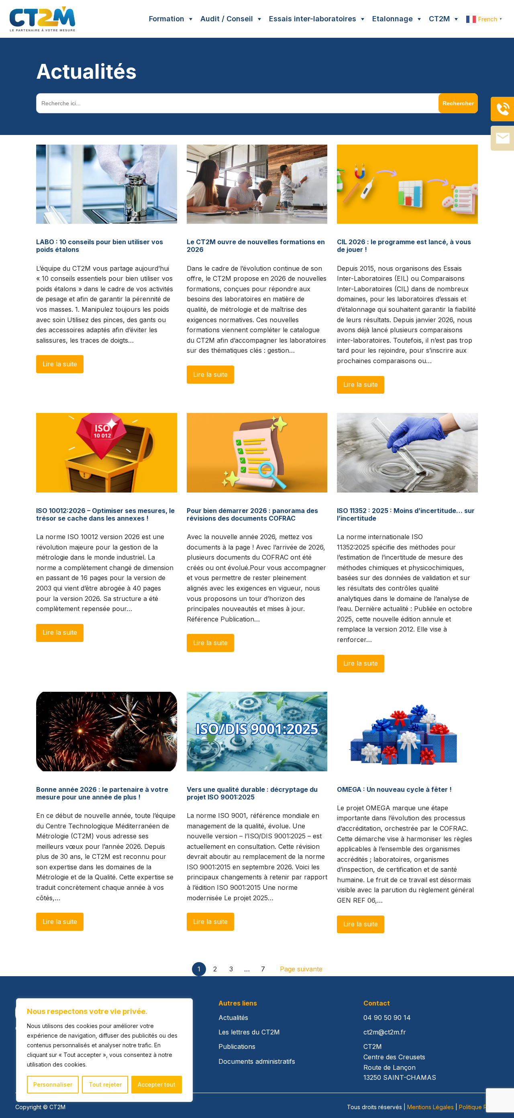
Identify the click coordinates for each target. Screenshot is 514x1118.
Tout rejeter (105, 1084)
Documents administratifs (256, 1061)
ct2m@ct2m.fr (384, 1032)
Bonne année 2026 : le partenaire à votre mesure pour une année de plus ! (102, 793)
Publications (236, 1047)
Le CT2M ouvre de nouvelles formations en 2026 (256, 245)
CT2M (439, 18)
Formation (166, 18)
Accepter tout (156, 1084)
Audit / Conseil (226, 18)
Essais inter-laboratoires (312, 18)
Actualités (233, 1018)
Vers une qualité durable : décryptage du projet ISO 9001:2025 (252, 793)
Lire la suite (60, 364)
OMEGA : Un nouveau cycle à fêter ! (394, 789)
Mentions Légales (430, 1107)
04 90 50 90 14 (387, 1018)
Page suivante (301, 969)
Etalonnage (392, 18)
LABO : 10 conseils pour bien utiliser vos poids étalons (99, 245)
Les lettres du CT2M (249, 1032)
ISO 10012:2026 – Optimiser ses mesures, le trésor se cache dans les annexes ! (105, 514)
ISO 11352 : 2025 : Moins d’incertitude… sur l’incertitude (406, 514)
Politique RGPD (479, 1107)
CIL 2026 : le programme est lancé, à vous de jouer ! (404, 245)
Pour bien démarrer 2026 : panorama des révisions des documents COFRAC (252, 514)
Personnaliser (52, 1084)
